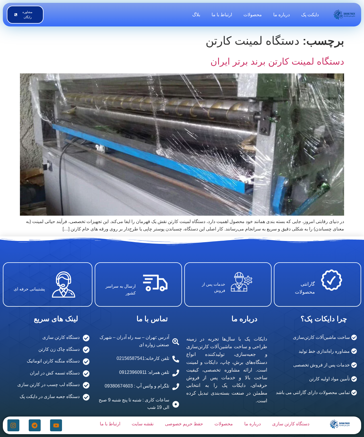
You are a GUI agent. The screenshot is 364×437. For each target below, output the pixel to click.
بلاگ (196, 14)
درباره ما (281, 14)
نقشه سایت (143, 423)
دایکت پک (310, 14)
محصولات (252, 14)
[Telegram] (35, 425)
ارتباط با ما (222, 14)
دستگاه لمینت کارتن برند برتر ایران (277, 61)
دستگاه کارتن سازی (290, 423)
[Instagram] (13, 425)
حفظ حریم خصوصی (184, 423)
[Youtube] (56, 425)
